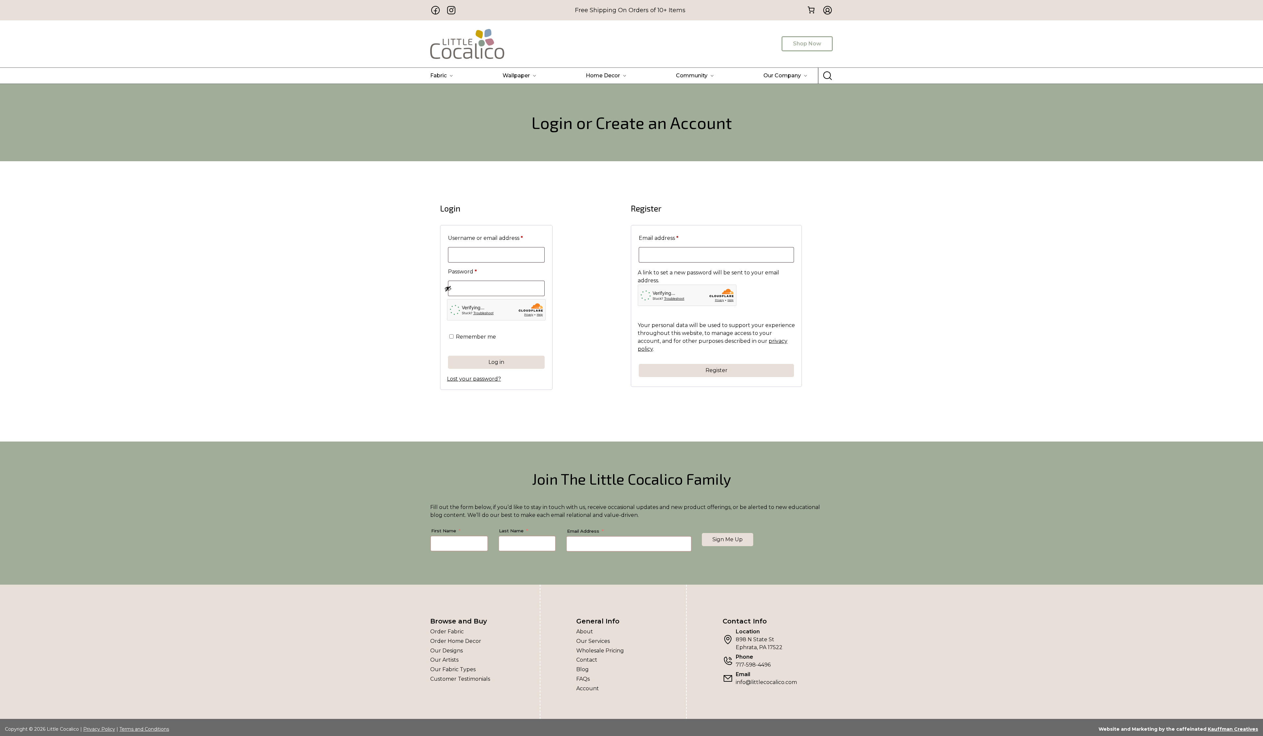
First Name (443, 530)
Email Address (583, 531)
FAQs (583, 679)
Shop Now (807, 43)
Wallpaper (516, 75)
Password (475, 271)
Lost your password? (474, 379)
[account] (825, 10)
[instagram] (451, 10)
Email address (671, 238)
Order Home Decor (455, 641)
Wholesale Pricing (600, 650)
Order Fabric (447, 631)
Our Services (593, 641)
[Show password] (492, 288)
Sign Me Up (727, 539)
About (584, 631)
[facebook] (435, 10)
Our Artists (444, 660)
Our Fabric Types (453, 669)
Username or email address (496, 238)
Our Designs (446, 650)
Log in (496, 362)
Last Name (511, 530)
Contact (586, 660)
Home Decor (603, 75)
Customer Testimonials (460, 679)
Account (587, 688)
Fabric (438, 75)
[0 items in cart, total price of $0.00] (811, 9)
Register (717, 370)
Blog (582, 669)
